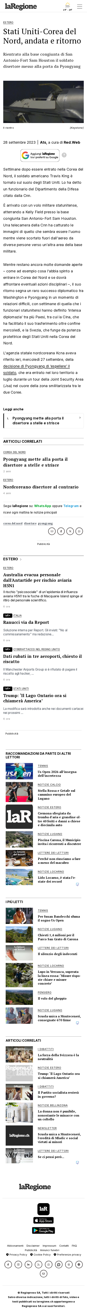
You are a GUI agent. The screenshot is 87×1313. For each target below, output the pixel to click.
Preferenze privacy (68, 1254)
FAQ (74, 1245)
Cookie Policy (42, 1254)
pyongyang (45, 523)
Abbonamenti (15, 1245)
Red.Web (72, 142)
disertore (30, 523)
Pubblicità (31, 1250)
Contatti (64, 1245)
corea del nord (12, 523)
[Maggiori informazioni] (64, 155)
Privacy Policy (18, 1254)
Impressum (49, 1245)
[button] (8, 1264)
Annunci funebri (49, 1250)
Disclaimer (33, 1245)
